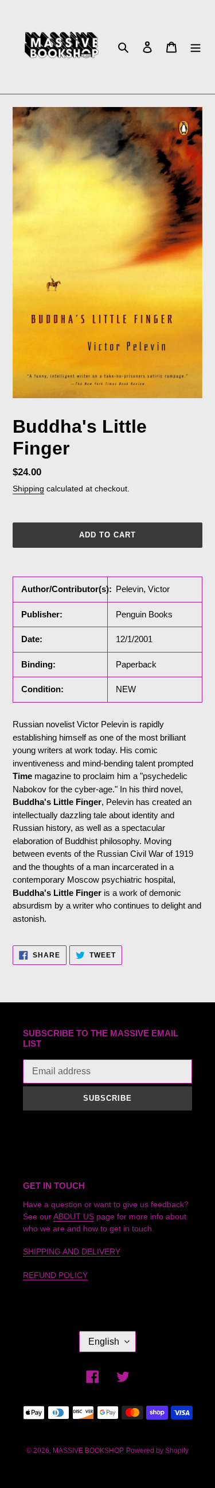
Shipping (28, 488)
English (103, 1341)
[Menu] (195, 47)
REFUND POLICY (55, 1275)
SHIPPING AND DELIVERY (71, 1251)
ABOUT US (73, 1216)
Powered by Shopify (157, 1451)
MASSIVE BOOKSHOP (88, 1451)
